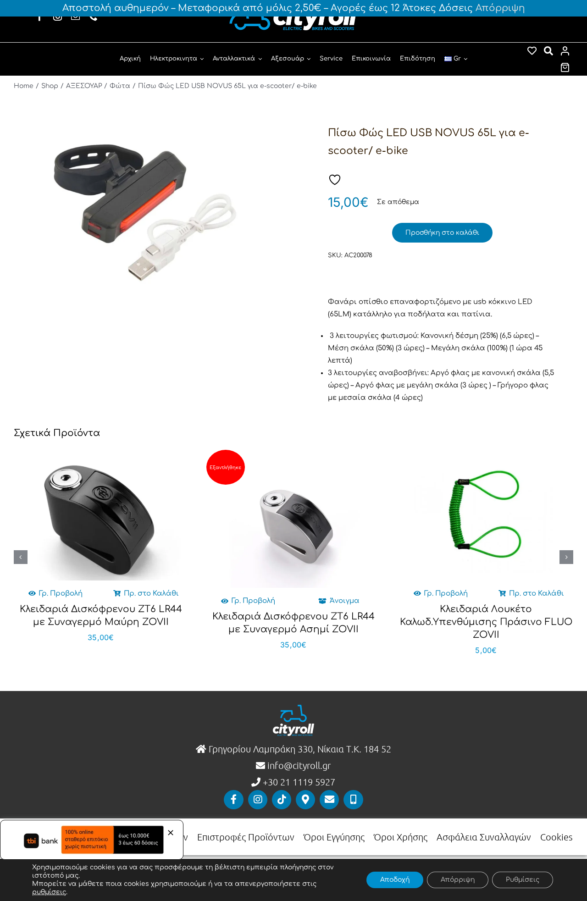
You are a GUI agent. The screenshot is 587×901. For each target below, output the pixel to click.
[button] (21, 557)
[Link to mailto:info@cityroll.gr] (329, 799)
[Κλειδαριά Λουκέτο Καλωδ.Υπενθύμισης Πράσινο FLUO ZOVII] (486, 515)
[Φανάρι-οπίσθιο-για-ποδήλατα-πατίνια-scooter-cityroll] (145, 214)
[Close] (170, 832)
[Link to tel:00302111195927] (353, 799)
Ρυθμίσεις (522, 879)
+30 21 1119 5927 (299, 781)
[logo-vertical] (293, 708)
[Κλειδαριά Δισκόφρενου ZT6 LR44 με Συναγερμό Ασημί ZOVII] (293, 522)
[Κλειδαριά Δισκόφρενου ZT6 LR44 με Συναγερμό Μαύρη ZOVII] (101, 515)
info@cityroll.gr (298, 765)
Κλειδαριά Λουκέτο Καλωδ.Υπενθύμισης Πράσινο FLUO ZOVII (486, 622)
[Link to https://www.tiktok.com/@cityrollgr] (281, 799)
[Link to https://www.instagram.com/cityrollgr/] (257, 799)
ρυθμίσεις (49, 892)
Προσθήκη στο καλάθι (442, 232)
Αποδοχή (395, 879)
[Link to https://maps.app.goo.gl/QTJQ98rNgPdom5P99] (305, 799)
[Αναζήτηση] (548, 51)
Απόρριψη (500, 8)
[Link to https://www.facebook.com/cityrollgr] (233, 799)
